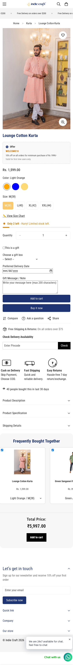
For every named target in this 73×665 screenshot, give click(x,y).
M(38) (9, 206)
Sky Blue (15, 186)
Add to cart (36, 537)
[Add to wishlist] (63, 35)
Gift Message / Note (14, 278)
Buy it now (37, 308)
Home (16, 23)
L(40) (21, 206)
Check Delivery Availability (18, 337)
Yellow (24, 186)
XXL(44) (47, 206)
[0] (66, 4)
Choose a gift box (13, 255)
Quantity (7, 235)
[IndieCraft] (36, 4)
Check (64, 345)
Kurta (29, 23)
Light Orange (6, 186)
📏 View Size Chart (14, 216)
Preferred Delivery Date (16, 266)
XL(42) (33, 206)
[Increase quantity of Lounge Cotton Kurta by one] (66, 235)
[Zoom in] (63, 122)
